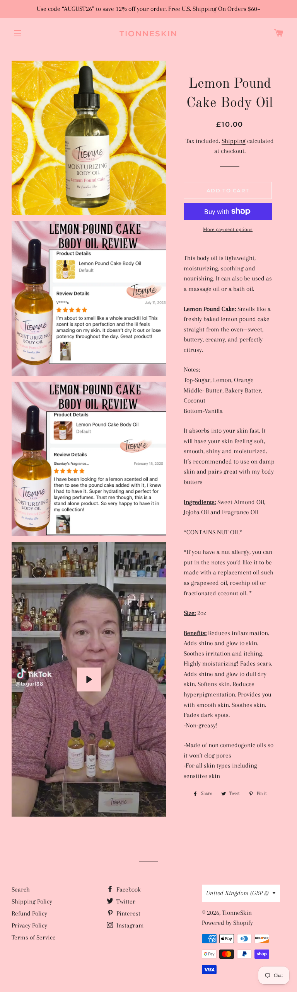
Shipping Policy (32, 901)
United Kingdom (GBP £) (237, 893)
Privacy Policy (29, 925)
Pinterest (127, 913)
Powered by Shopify (227, 922)
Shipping (234, 140)
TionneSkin (148, 33)
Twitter (125, 901)
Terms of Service (34, 937)
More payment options (228, 229)
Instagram (129, 925)
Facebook (128, 889)
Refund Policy (29, 913)
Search (21, 889)
